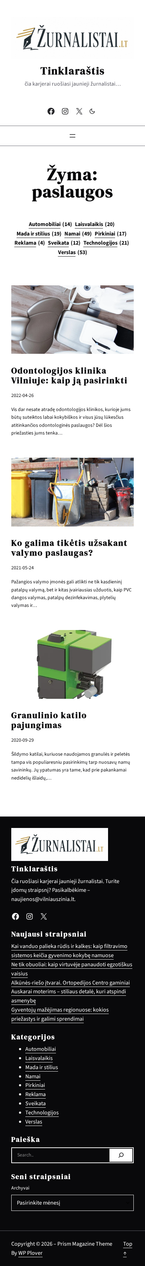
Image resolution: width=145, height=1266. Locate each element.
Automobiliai (50, 224)
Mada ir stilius (39, 234)
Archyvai (20, 1188)
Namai (78, 234)
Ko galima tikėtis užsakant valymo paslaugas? (69, 548)
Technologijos (106, 243)
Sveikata (64, 243)
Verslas (72, 252)
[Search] (120, 1155)
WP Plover (30, 1253)
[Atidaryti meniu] (72, 136)
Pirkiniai (111, 234)
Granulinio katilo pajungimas (49, 720)
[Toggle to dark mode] (92, 111)
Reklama (29, 243)
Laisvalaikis (95, 224)
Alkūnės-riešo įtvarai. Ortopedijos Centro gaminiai (70, 983)
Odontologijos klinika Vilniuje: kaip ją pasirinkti (69, 375)
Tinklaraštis (72, 70)
